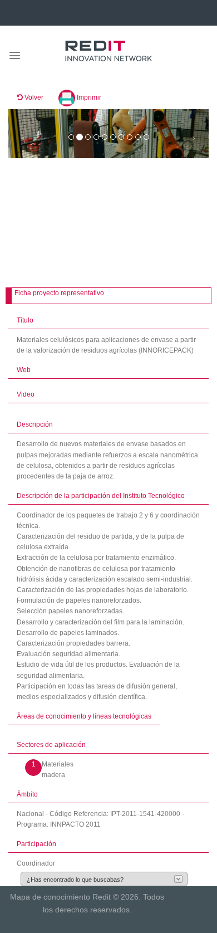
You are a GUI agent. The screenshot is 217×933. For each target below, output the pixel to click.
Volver (33, 97)
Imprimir (88, 97)
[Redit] (108, 51)
